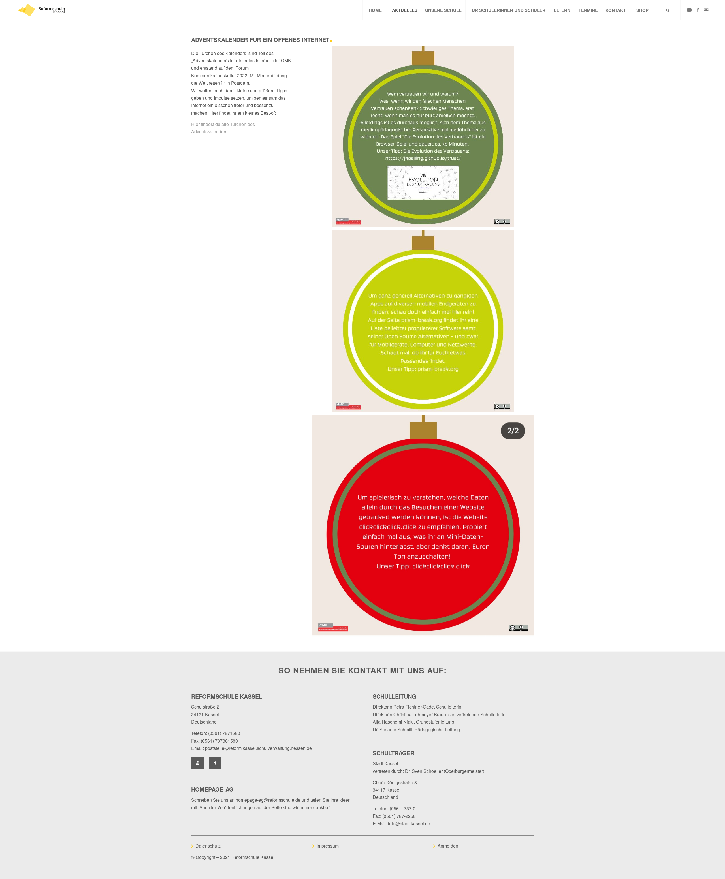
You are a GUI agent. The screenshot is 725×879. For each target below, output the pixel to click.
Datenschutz (208, 845)
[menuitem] (375, 10)
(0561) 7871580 (224, 733)
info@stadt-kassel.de (409, 823)
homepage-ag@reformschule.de (268, 800)
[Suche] (668, 10)
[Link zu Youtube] (689, 10)
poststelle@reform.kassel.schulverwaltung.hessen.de (258, 748)
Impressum (328, 845)
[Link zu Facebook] (698, 10)
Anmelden (448, 845)
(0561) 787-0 (402, 808)
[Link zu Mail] (706, 10)
